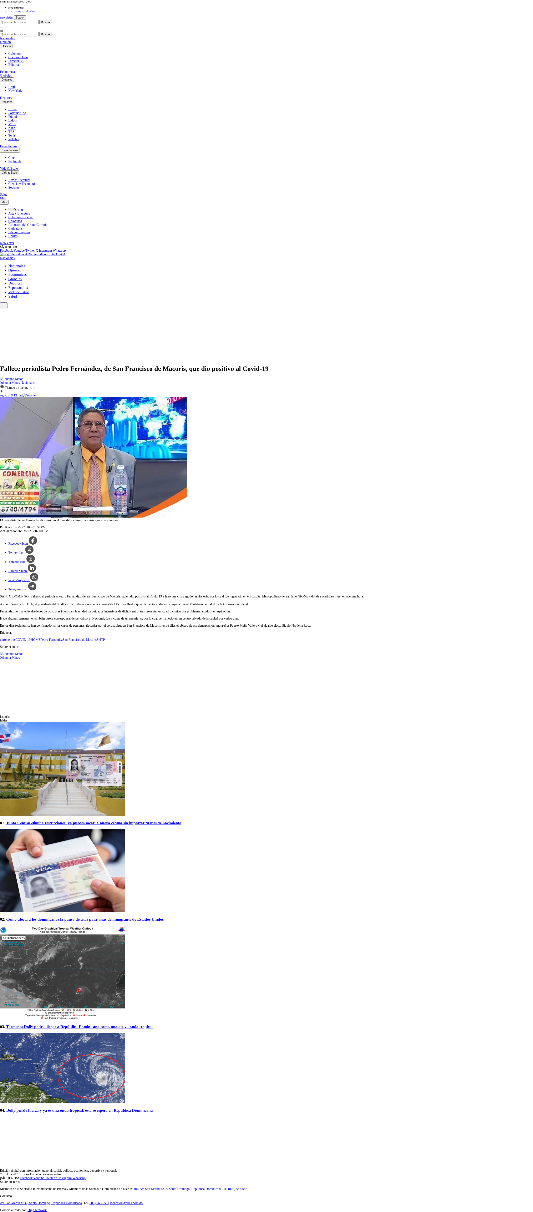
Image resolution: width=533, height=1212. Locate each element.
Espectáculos (8, 146)
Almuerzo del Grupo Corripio (27, 224)
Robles (12, 236)
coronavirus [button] (7, 639)
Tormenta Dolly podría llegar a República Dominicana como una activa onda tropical (79, 1026)
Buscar (45, 22)
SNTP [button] (101, 639)
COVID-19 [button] (23, 639)
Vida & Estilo (9, 168)
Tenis (11, 135)
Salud (3, 194)
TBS (11, 131)
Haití (11, 87)
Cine (11, 157)
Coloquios (15, 221)
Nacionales (7, 38)
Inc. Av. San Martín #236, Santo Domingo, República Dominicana (178, 1189)
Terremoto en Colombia (21, 10)
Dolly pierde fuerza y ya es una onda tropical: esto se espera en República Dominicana (79, 1110)
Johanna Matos (10, 382)
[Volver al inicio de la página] (3, 305)
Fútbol (12, 116)
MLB (12, 124)
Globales (6, 75)
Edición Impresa (19, 232)
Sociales (13, 187)
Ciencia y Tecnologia (22, 183)
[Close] (1, 31)
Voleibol (13, 139)
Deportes (6, 97)
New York (15, 90)
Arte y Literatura (19, 180)
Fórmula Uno (17, 113)
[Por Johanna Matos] (11, 379)
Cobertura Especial (20, 217)
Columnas (15, 53)
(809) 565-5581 (238, 1189)
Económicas (8, 71)
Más (3, 198)
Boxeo (12, 109)
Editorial (14, 64)
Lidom (12, 120)
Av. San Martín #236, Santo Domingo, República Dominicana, (41, 1203)
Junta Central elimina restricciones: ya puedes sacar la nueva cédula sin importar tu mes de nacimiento (93, 823)
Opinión (5, 42)
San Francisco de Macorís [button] (80, 639)
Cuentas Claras (18, 57)
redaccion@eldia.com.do (126, 1203)
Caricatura (15, 228)
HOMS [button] (35, 639)
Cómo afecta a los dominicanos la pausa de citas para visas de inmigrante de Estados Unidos (85, 919)
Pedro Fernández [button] (51, 639)
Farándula (14, 161)
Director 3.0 (16, 61)
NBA (12, 128)
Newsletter (7, 243)
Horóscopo (15, 209)
